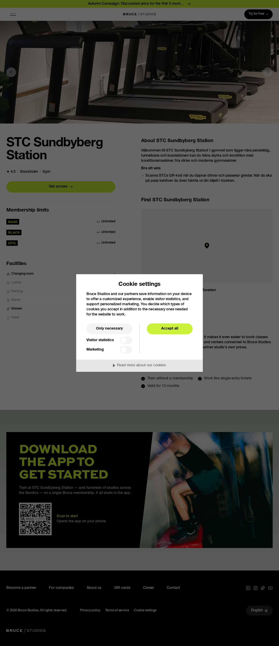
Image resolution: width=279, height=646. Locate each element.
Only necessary (109, 329)
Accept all (169, 329)
